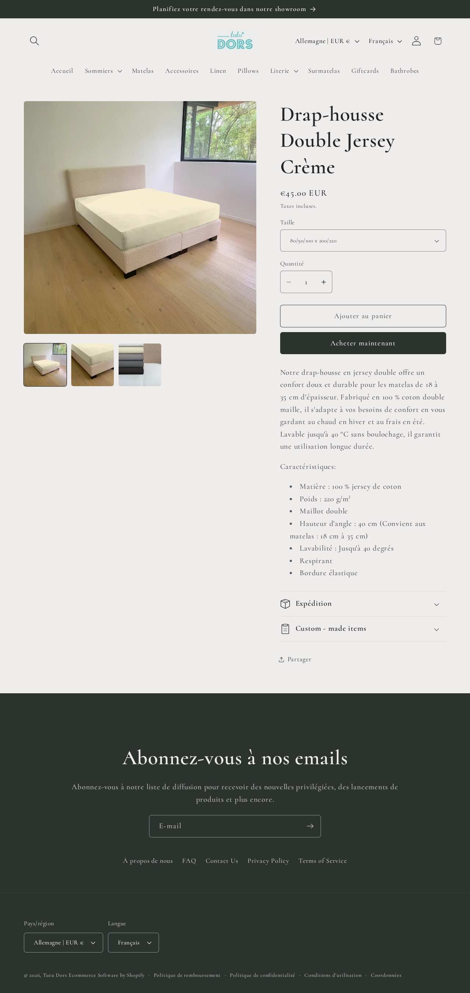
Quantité (292, 264)
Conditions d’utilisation (333, 975)
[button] (34, 41)
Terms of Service (323, 861)
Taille (287, 222)
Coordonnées (386, 975)
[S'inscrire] (310, 826)
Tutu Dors (55, 975)
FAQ (189, 861)
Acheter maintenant (363, 343)
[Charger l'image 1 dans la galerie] (45, 365)
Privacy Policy (268, 861)
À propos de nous (148, 861)
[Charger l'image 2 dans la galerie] (92, 365)
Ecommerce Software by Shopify (106, 975)
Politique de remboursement (187, 975)
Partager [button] (300, 659)
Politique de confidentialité (262, 975)
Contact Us (222, 861)
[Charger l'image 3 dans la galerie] (140, 365)
